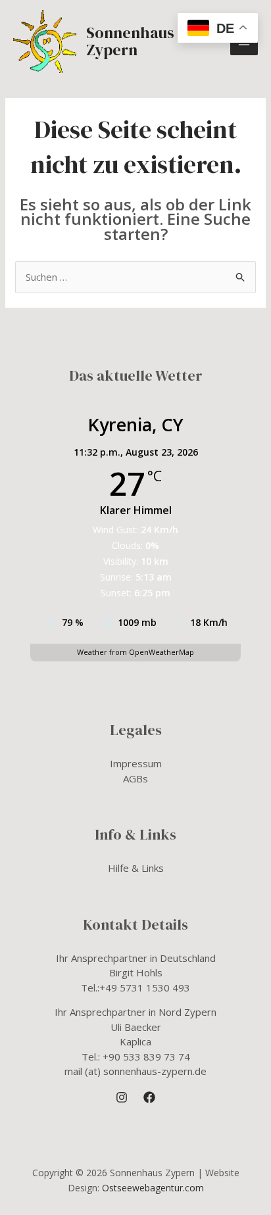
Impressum (136, 763)
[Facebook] (149, 1097)
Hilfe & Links (136, 867)
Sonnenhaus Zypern (130, 41)
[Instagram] (122, 1097)
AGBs (135, 778)
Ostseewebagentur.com (153, 1187)
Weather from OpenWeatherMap (135, 652)
